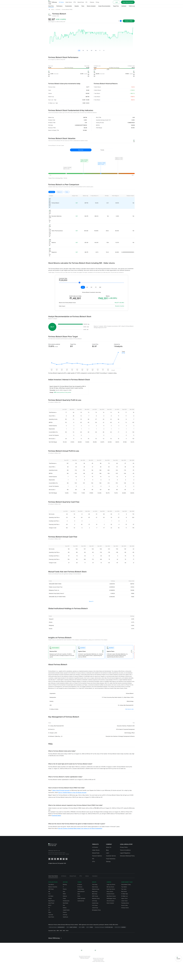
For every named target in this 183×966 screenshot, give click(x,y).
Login (116, 2)
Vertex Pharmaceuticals (57, 230)
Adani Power (51, 903)
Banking (65, 884)
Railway (64, 907)
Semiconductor (81, 891)
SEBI (58, 930)
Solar (78, 893)
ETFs (75, 2)
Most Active (124, 891)
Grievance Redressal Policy (127, 856)
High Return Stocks (111, 896)
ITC (49, 907)
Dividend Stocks (110, 893)
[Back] (49, 9)
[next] (133, 651)
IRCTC (49, 905)
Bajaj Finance (51, 900)
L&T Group (94, 900)
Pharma (64, 889)
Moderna (54, 242)
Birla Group (94, 893)
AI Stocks (79, 884)
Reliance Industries (52, 886)
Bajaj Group (94, 891)
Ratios (66, 192)
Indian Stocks (68, 2)
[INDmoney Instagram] (61, 859)
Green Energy (80, 889)
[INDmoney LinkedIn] (52, 859)
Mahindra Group (96, 898)
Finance (65, 912)
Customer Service (111, 856)
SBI (49, 891)
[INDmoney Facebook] (49, 859)
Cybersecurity (80, 900)
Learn (107, 853)
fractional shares (56, 815)
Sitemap (108, 861)
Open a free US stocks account (61, 790)
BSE (64, 930)
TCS (49, 893)
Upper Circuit (124, 898)
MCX (67, 930)
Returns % (59, 192)
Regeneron (54, 252)
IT (63, 886)
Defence (65, 896)
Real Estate (65, 903)
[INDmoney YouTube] (58, 859)
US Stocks (61, 2)
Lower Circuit (124, 900)
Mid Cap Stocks (110, 886)
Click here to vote (129, 709)
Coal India (50, 914)
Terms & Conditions (125, 850)
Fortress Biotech (55, 202)
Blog (107, 850)
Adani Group (95, 886)
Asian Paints (51, 917)
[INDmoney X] (55, 859)
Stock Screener (110, 903)
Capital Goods (66, 910)
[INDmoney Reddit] (64, 859)
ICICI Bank (50, 896)
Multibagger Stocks (111, 898)
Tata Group (94, 884)
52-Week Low (124, 896)
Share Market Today (126, 884)
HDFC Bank (51, 889)
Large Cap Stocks (111, 884)
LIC (49, 910)
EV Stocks (79, 886)
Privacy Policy (124, 847)
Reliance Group (95, 889)
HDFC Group (95, 896)
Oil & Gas (65, 914)
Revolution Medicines (56, 216)
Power (64, 898)
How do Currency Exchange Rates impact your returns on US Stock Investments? (80, 828)
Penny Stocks (110, 891)
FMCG (64, 893)
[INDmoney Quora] (66, 859)
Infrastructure (66, 900)
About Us (108, 847)
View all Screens (110, 900)
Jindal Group (95, 907)
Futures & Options (97, 856)
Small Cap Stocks (111, 889)
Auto (64, 891)
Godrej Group (95, 903)
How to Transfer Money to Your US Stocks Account (72, 792)
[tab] (53, 876)
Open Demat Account (128, 2)
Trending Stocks (125, 903)
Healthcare (65, 917)
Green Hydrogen (81, 898)
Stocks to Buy (124, 905)
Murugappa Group (96, 910)
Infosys (50, 898)
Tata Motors (51, 884)
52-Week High (124, 893)
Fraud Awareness (110, 858)
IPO (86, 2)
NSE (61, 930)
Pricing (97, 2)
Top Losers (123, 889)
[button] (120, 21)
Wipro (49, 912)
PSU (64, 905)
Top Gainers (124, 886)
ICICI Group (95, 905)
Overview (52, 192)
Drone (78, 896)
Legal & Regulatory (125, 853)
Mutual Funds (81, 2)
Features (92, 2)
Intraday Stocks (125, 907)
